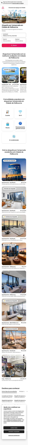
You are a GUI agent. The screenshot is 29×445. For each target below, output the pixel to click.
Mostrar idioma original (17, 3)
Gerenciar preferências (14, 435)
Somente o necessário (14, 431)
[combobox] (14, 36)
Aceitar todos (14, 428)
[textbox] (8, 41)
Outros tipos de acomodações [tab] (9, 391)
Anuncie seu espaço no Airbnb (17, 7)
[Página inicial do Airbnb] (3, 7)
